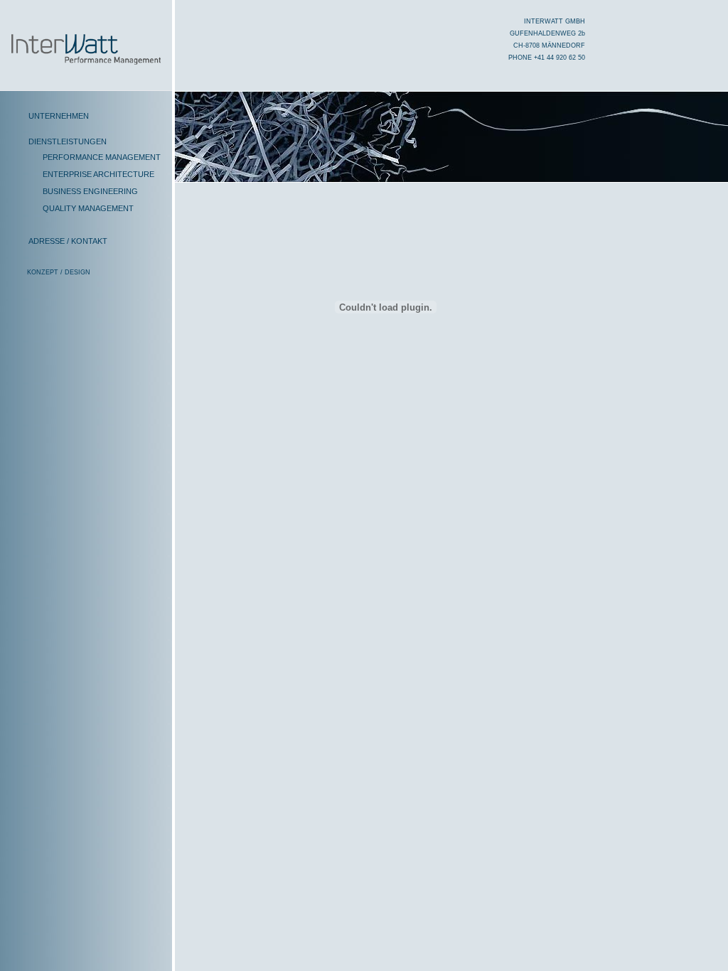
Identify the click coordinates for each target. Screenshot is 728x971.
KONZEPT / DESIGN (58, 272)
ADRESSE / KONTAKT (67, 241)
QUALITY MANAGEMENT (88, 208)
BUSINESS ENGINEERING (90, 191)
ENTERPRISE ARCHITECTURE (98, 174)
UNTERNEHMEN (58, 116)
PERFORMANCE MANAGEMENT (102, 157)
